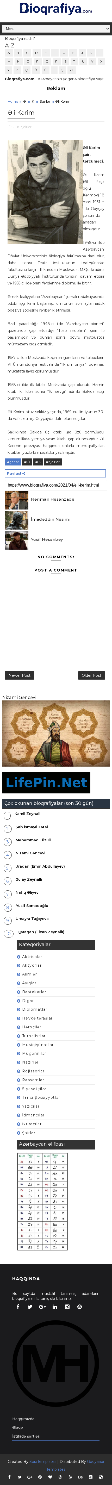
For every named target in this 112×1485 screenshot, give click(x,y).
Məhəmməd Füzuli (33, 840)
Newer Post (19, 675)
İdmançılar (33, 1115)
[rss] (70, 1477)
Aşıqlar (29, 983)
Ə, (14, 127)
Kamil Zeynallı (28, 813)
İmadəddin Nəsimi (50, 519)
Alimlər (29, 974)
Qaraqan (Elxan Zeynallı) (40, 932)
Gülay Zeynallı (28, 879)
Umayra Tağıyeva (32, 918)
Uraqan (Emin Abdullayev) (40, 866)
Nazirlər (30, 1062)
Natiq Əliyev (27, 892)
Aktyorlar (32, 965)
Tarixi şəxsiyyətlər (41, 1097)
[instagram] (67, 1306)
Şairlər (45, 101)
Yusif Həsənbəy (47, 539)
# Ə (27, 462)
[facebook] (17, 1306)
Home (13, 101)
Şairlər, (26, 127)
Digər (28, 1000)
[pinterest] (79, 1306)
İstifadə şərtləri (26, 1436)
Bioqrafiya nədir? (20, 38)
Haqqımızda (23, 1418)
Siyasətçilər (34, 1088)
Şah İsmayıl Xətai (32, 827)
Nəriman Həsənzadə (52, 499)
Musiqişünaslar (38, 1044)
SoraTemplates (42, 1461)
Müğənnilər (34, 1053)
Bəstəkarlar (34, 992)
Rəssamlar (33, 1080)
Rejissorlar (33, 1071)
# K (38, 462)
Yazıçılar (31, 1106)
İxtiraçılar (32, 1124)
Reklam (56, 88)
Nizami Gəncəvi (19, 697)
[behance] (81, 1477)
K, (18, 127)
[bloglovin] (50, 1477)
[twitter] (30, 1306)
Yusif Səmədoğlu (32, 905)
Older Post (91, 675)
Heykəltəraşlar (37, 1018)
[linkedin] (54, 1306)
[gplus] (42, 1306)
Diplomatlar (35, 1009)
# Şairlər (53, 462)
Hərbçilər (32, 1027)
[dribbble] (60, 1477)
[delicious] (101, 1477)
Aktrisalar (32, 956)
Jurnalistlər (34, 1036)
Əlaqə (17, 1427)
